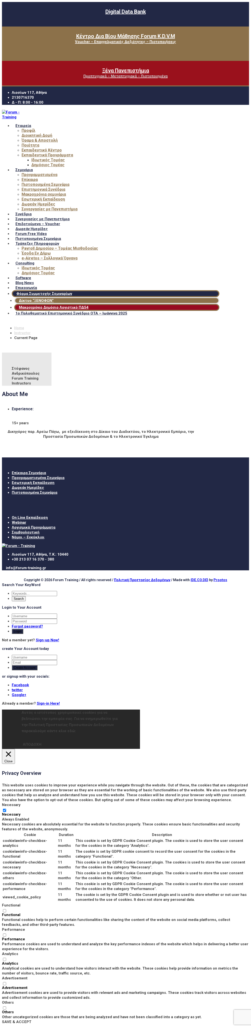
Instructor (22, 333)
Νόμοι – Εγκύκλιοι (28, 537)
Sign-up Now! (47, 640)
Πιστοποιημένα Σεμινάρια (45, 184)
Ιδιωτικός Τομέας (48, 160)
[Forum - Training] (17, 117)
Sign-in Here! (48, 703)
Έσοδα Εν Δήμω (36, 253)
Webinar (19, 522)
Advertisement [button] (14, 978)
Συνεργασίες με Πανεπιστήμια (49, 209)
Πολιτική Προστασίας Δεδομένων (142, 580)
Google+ (19, 695)
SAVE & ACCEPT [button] (16, 1022)
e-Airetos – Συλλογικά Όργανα (49, 258)
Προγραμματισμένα (39, 174)
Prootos (220, 580)
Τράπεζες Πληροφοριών (37, 243)
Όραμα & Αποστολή (40, 140)
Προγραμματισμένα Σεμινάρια (38, 478)
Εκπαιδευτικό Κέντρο (42, 150)
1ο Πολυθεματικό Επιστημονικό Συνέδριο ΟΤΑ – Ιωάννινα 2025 (71, 313)
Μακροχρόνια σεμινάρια (44, 194)
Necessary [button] (11, 805)
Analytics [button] (10, 954)
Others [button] (8, 1002)
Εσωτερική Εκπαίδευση (43, 199)
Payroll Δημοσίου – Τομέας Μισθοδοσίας (60, 248)
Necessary (11, 814)
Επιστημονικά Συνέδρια (43, 189)
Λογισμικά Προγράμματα (33, 527)
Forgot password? (27, 626)
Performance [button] (13, 929)
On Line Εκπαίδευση (30, 517)
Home (19, 328)
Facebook (20, 685)
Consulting (24, 263)
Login (17, 631)
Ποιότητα (30, 145)
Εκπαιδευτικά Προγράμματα (47, 155)
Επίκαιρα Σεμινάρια (29, 473)
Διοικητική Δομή (37, 135)
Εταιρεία (23, 125)
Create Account (25, 668)
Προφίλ (28, 130)
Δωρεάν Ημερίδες (38, 204)
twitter (17, 690)
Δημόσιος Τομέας (47, 165)
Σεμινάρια (24, 170)
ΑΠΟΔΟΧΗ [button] (32, 744)
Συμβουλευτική (25, 532)
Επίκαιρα (30, 179)
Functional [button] (11, 905)
